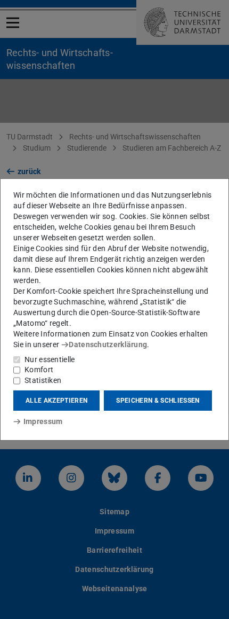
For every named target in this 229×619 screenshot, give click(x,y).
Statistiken (42, 380)
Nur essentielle (49, 359)
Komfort (38, 369)
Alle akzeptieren (56, 400)
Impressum (42, 421)
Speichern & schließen (157, 400)
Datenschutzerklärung (108, 344)
